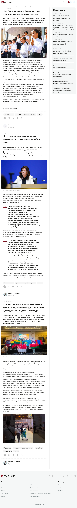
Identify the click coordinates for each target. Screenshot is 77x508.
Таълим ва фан (8, 114)
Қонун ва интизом (34, 6)
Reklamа (60, 490)
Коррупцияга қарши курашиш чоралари (40, 493)
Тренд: (3, 6)
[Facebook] (17, 118)
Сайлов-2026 (9, 6)
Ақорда (16, 6)
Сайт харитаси (62, 485)
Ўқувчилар (7, 448)
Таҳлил (3, 490)
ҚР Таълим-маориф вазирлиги (25, 114)
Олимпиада (8, 451)
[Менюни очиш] (74, 2)
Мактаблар (38, 448)
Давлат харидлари (35, 496)
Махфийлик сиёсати (35, 487)
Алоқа (60, 487)
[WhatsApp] (9, 118)
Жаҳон (3, 496)
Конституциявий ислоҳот (47, 6)
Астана (40, 114)
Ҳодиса (27, 6)
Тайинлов (21, 6)
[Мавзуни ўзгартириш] (69, 2)
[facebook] (60, 476)
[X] (22, 118)
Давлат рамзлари (34, 490)
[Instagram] (4, 118)
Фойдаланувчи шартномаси (37, 485)
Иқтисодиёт (4, 493)
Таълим (40, 283)
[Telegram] (13, 118)
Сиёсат (3, 487)
